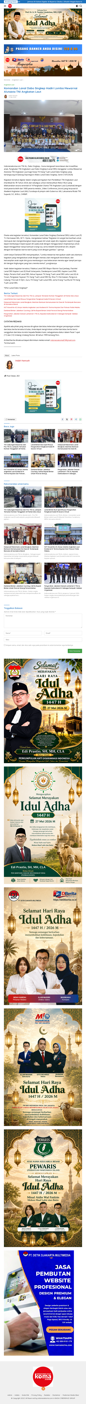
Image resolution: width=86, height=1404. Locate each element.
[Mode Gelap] (77, 6)
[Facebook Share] (62, 419)
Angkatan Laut (9, 85)
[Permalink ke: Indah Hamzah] (6, 96)
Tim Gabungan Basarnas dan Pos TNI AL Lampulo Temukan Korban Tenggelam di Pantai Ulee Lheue (41, 296)
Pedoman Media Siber (71, 1395)
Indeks (17, 1395)
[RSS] (43, 1389)
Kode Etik (25, 1395)
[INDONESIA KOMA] (10, 6)
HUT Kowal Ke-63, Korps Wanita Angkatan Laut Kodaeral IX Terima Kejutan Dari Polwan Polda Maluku (42, 307)
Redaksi (47, 1395)
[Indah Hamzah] (9, 364)
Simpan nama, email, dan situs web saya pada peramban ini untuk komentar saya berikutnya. (39, 645)
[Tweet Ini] (67, 419)
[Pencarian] (81, 6)
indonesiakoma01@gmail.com (62, 340)
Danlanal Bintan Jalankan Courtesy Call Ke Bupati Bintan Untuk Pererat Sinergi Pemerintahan (38, 311)
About (7, 355)
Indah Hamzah (13, 96)
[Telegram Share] (76, 419)
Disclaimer (56, 1395)
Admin (10, 1395)
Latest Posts (16, 355)
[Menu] (5, 6)
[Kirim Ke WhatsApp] (80, 419)
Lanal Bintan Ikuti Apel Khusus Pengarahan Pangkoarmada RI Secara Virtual (32, 299)
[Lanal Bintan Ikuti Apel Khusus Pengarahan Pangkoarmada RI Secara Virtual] (43, 436)
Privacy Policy (36, 1395)
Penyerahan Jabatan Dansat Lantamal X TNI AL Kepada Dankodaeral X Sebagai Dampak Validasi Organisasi (41, 315)
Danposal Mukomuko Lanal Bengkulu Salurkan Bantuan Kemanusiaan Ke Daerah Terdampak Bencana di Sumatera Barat (42, 303)
